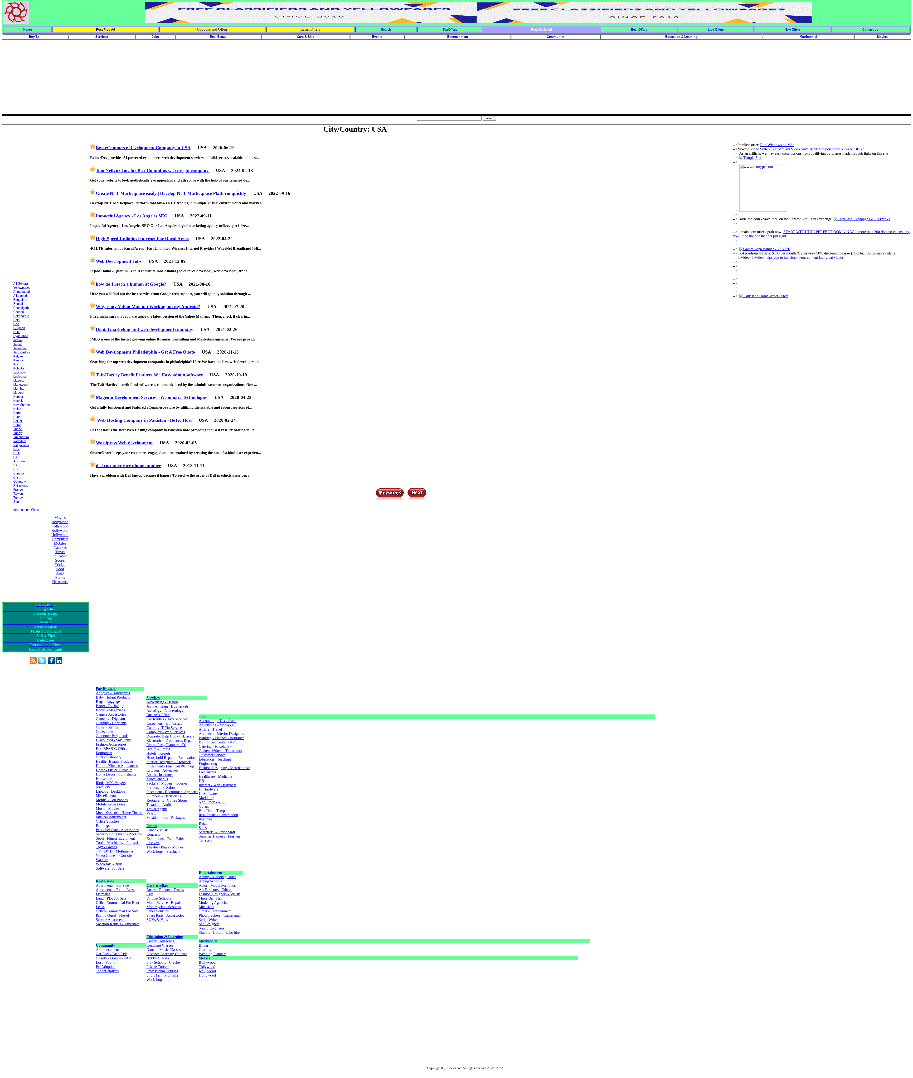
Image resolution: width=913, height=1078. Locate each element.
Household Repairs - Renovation (171, 758)
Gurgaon (19, 328)
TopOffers (450, 29)
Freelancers (207, 772)
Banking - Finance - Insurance (221, 738)
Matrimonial (208, 941)
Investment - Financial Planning (170, 766)
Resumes (205, 819)
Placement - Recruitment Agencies (172, 792)
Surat (17, 425)
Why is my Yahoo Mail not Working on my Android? (148, 306)
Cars (149, 894)
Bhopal (18, 304)
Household (104, 778)
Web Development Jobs (118, 261)
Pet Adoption (106, 967)
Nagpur (18, 396)
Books (60, 577)
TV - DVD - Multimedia (114, 851)
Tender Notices (107, 971)
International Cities (26, 510)
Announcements (108, 950)
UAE (16, 465)
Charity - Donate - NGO (114, 958)
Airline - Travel (210, 729)
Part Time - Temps (212, 811)
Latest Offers (310, 29)
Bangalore (20, 300)
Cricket (59, 565)
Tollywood (60, 526)
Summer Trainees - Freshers (220, 836)
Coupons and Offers (212, 29)
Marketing (206, 798)
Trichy (17, 433)
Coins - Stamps (107, 727)
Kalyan (18, 356)
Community (105, 945)
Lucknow (19, 372)
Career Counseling (160, 941)
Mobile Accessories (110, 804)
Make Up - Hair (211, 898)
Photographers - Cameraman (220, 915)
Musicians (206, 907)
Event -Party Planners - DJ (166, 745)
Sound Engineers (211, 928)
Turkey (18, 497)
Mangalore (20, 384)
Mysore (18, 392)
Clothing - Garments (111, 723)
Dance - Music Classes (163, 950)
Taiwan (18, 493)
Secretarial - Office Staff (217, 832)
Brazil (17, 469)
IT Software (208, 793)
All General (21, 283)
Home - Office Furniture (114, 770)
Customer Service (212, 755)
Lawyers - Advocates (162, 770)
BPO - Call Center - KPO (218, 742)
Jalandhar (20, 348)
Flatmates (103, 894)
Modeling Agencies (213, 903)
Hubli (16, 332)
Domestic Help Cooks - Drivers (170, 736)
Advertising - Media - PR (218, 725)
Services (153, 698)
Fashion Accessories (111, 744)
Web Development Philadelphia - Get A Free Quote (145, 352)
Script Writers (209, 920)
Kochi (17, 364)
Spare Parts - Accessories (165, 915)
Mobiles (60, 543)
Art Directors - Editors (215, 890)
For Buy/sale (106, 689)
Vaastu (151, 813)
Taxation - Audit (158, 805)
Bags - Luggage (108, 702)
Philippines (20, 485)
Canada (18, 473)
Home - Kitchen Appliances (117, 766)
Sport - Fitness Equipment (115, 838)
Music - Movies (107, 808)
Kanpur (18, 360)
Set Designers (209, 924)
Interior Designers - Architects (168, 762)
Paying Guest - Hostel (112, 915)
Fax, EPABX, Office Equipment (111, 751)
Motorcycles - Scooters (163, 907)
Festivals (153, 843)
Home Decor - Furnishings (116, 774)
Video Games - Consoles (114, 855)
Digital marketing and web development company (144, 329)
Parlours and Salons (161, 788)
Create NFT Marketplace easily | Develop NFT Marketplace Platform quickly (171, 193)
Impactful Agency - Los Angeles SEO (132, 215)
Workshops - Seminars (163, 851)
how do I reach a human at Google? (131, 284)
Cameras (60, 548)
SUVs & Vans (157, 920)
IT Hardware (208, 789)
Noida (17, 409)
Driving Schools (158, 898)
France (18, 489)
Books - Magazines (110, 710)
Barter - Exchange (109, 706)
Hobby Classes (157, 958)
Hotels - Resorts (158, 753)
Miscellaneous (106, 796)
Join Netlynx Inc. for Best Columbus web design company (152, 170)
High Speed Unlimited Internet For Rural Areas (142, 238)
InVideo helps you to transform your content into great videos (798, 257)
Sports (60, 560)
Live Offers (716, 29)
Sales (203, 828)
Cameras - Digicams (111, 719)
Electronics (60, 582)
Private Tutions (157, 967)
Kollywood (59, 530)
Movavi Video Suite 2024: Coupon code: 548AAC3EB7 (821, 149)
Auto (60, 573)
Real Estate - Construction (218, 815)
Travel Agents (156, 809)
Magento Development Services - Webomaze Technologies (151, 397)
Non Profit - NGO (212, 802)
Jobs (202, 716)
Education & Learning (164, 937)
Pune (16, 417)
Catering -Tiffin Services (164, 728)
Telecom (205, 840)
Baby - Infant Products (113, 697)
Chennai (18, 312)
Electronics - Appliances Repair (170, 740)
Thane (17, 429)
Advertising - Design (162, 702)
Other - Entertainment (215, 911)
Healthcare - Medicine (215, 776)
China (17, 477)
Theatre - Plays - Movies (164, 847)
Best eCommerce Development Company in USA (143, 147)
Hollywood (59, 535)
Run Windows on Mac (777, 145)
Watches (102, 860)
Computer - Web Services (165, 732)
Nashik (18, 400)
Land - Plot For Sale (111, 898)
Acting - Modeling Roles (217, 877)
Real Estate (105, 881)
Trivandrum (21, 437)
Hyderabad (20, 336)
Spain (17, 501)
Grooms (205, 950)
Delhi (16, 320)
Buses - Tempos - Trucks (165, 890)
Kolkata (18, 368)
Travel (60, 552)
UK (15, 457)
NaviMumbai (21, 405)
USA (16, 453)
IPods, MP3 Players (111, 783)
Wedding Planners (212, 954)
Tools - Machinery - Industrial (118, 843)
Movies (60, 518)
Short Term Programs (162, 975)
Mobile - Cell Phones (112, 800)
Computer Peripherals (112, 736)
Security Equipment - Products (119, 834)
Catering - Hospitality (215, 746)
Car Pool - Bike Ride (111, 954)
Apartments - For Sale (112, 885)
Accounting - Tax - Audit (218, 721)
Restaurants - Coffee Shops (166, 800)
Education (60, 556)
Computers (60, 539)
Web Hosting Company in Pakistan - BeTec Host (144, 420)
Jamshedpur (21, 352)
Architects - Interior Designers (221, 734)
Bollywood (60, 522)
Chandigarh (21, 308)
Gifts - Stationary (108, 757)
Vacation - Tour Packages (165, 817)
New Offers (793, 29)
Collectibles (104, 731)
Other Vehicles (157, 911)
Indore (17, 340)
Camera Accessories (111, 714)
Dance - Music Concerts (157, 832)
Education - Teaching (215, 759)
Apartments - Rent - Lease (115, 890)
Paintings (103, 826)
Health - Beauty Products (115, 761)
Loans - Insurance (159, 775)
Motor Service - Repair (163, 903)
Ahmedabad (21, 291)
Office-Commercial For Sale (117, 911)
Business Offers (158, 715)
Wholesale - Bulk (109, 864)
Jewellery (103, 787)
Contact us (870, 29)
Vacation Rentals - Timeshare (118, 924)
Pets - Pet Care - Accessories (117, 830)
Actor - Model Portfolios (217, 885)
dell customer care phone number (128, 465)
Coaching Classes (159, 945)
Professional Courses (162, 971)
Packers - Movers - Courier (166, 783)
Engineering (208, 764)
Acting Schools (210, 881)
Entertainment (210, 873)
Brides (204, 945)
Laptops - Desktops (110, 791)
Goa (16, 324)
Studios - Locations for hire (219, 932)
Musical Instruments (111, 817)
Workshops (154, 979)
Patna (17, 413)
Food (60, 569)
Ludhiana (19, 376)
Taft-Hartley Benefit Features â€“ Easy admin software (149, 374)
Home (27, 29)
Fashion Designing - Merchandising (226, 768)
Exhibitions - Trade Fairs (165, 839)
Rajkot (17, 421)
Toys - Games (106, 847)
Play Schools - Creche (163, 962)
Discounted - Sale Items (113, 740)
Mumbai (18, 388)
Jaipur (17, 344)
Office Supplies (107, 821)
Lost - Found (105, 962)
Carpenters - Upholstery (164, 723)
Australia (19, 461)
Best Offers (639, 29)
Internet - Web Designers (217, 785)
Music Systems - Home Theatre (119, 813)
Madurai (18, 380)
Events (151, 826)
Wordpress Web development (124, 442)
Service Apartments (110, 920)
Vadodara (19, 441)
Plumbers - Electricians (163, 796)
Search (386, 29)
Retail (203, 823)
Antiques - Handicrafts (113, 693)
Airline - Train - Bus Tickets (167, 706)
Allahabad (20, 295)
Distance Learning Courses (166, 954)
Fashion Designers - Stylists (219, 894)
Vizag (17, 449)
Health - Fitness (158, 749)
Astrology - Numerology (165, 711)
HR (201, 781)
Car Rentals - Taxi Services (166, 719)
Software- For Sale (110, 868)
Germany (19, 481)
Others (204, 806)
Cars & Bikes (157, 885)
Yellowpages (21, 287)
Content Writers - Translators (220, 751)
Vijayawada (21, 445)
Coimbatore (21, 316)
